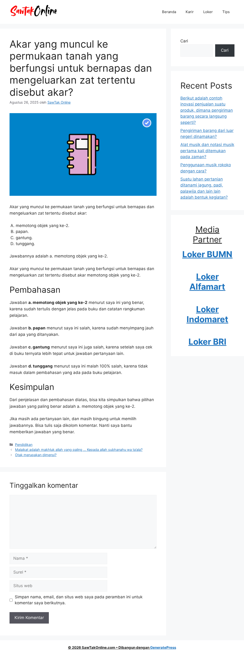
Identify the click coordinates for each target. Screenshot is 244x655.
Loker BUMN (207, 254)
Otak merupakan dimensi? (35, 455)
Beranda (169, 12)
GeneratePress (163, 647)
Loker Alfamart (207, 282)
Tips (226, 12)
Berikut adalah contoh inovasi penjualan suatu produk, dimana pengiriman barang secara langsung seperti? (206, 110)
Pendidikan (23, 445)
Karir (190, 12)
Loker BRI (207, 342)
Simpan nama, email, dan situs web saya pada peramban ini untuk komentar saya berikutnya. (78, 600)
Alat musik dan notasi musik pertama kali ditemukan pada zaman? (207, 150)
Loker (208, 12)
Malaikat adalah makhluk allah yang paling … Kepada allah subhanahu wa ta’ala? (78, 450)
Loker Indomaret (207, 314)
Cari (184, 41)
